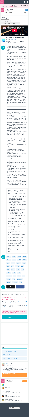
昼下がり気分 (8, 387)
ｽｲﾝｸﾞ (17, 269)
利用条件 (12, 303)
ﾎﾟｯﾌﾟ (12, 269)
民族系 (19, 272)
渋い (8, 263)
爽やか (13, 260)
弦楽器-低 (15, 282)
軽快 (22, 266)
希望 (12, 266)
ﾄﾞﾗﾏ (19, 276)
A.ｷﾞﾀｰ (8, 282)
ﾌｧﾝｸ (22, 269)
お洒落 (19, 260)
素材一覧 (24, 380)
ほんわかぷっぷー (8, 391)
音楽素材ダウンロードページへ (14, 317)
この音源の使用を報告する (9, 373)
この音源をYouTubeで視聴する (10, 351)
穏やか (24, 256)
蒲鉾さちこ (13, 39)
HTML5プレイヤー (6, 21)
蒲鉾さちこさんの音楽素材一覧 (10, 358)
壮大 (8, 269)
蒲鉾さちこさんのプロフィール (9, 354)
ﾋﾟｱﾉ (14, 279)
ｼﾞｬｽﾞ (14, 272)
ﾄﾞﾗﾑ (21, 282)
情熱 (8, 266)
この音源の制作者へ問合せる (10, 376)
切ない (12, 263)
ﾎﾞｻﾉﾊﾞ (8, 272)
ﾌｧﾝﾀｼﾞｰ (19, 263)
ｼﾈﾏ (15, 276)
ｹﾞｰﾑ (23, 276)
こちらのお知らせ (10, 6)
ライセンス (20, 301)
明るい (8, 256)
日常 (24, 263)
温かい (19, 256)
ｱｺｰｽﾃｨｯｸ (9, 276)
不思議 (24, 260)
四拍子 (17, 266)
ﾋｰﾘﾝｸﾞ (8, 279)
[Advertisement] (14, 333)
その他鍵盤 (19, 279)
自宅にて (7, 395)
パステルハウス (8, 384)
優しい (8, 260)
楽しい (13, 256)
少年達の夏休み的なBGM (10, 399)
